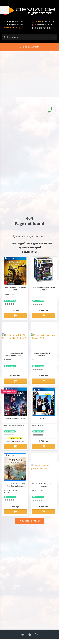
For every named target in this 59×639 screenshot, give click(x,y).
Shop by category (31, 47)
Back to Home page (30, 521)
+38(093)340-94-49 (13, 24)
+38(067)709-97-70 (13, 21)
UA (21, 27)
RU (16, 27)
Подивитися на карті (44, 28)
